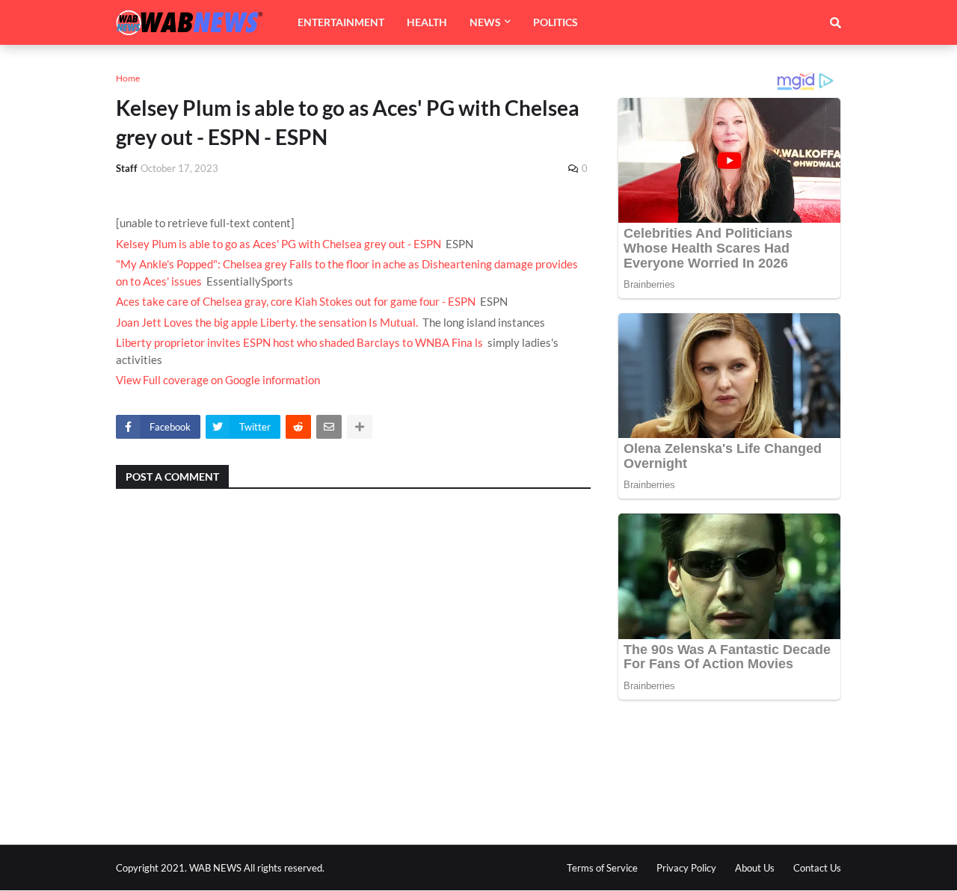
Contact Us (817, 868)
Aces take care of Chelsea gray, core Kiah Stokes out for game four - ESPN (296, 301)
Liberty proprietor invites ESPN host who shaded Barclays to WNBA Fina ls (299, 342)
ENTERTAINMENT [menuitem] (341, 22)
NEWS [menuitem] (485, 22)
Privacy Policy (686, 868)
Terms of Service (602, 868)
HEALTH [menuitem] (427, 22)
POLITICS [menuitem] (555, 22)
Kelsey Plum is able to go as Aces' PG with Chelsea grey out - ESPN (278, 243)
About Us (755, 868)
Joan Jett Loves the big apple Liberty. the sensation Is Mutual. (267, 322)
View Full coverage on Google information (218, 379)
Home (128, 78)
